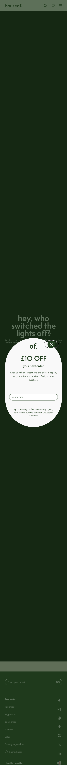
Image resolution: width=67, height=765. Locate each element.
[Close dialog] (51, 344)
